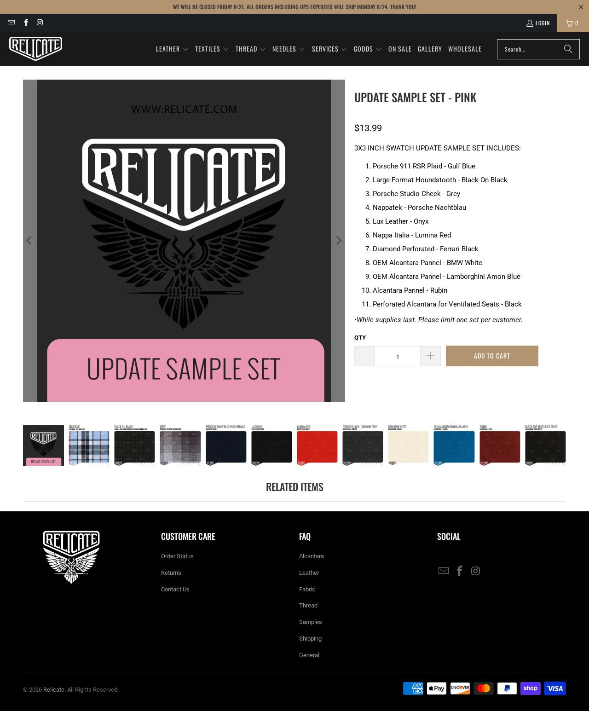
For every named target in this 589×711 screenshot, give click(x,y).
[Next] (338, 241)
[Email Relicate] (11, 23)
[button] (172, 49)
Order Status (177, 556)
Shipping (310, 638)
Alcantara (311, 556)
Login (543, 23)
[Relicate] (35, 49)
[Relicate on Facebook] (25, 23)
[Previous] (30, 241)
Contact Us (175, 589)
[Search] (568, 49)
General (309, 655)
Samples (310, 622)
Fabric (307, 589)
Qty (360, 337)
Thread (308, 605)
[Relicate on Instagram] (40, 23)
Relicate (53, 689)
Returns (171, 572)
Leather (309, 572)
